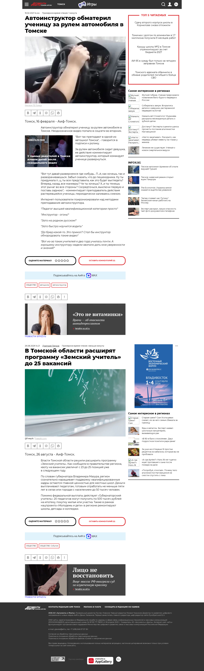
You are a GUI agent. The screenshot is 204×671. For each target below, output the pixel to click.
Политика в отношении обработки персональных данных (72, 636)
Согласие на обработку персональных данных (68, 634)
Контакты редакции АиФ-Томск (64, 607)
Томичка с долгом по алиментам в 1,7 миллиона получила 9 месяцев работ (154, 36)
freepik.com (41, 438)
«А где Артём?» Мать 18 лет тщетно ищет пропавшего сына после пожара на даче (159, 462)
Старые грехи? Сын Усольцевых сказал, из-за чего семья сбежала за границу (160, 420)
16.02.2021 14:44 (32, 13)
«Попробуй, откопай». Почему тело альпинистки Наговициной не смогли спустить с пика (159, 473)
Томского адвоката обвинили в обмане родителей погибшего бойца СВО (154, 75)
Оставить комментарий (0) (102, 261)
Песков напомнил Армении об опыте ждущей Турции (159, 168)
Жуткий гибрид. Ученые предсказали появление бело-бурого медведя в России (160, 97)
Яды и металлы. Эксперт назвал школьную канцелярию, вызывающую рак (157, 430)
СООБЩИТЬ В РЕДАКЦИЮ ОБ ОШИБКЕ (122, 607)
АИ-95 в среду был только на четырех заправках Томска (153, 62)
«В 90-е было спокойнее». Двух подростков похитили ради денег (158, 439)
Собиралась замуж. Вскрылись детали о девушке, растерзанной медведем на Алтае (158, 108)
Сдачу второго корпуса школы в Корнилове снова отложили (154, 24)
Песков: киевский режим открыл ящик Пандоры (157, 178)
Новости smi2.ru (35, 336)
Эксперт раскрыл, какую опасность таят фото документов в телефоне (158, 210)
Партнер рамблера (76, 659)
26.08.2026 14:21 (32, 346)
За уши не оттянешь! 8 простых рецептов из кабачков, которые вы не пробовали (160, 451)
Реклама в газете (92, 607)
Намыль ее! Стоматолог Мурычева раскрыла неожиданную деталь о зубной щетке (159, 118)
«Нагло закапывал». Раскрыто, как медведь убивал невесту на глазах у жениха (160, 139)
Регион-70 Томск (33, 105)
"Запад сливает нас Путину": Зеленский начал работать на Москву (156, 200)
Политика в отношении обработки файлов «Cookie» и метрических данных (80, 638)
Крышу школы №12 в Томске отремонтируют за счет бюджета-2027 (153, 49)
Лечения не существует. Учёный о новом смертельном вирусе (158, 148)
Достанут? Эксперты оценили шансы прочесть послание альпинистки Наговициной (160, 129)
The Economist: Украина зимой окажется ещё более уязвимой (156, 189)
